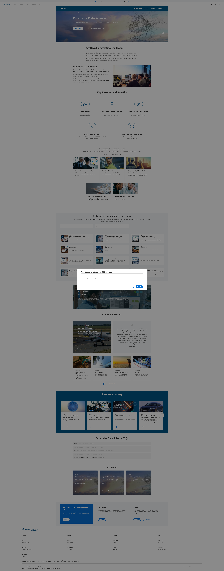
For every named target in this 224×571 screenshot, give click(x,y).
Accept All (139, 286)
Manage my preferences (127, 286)
